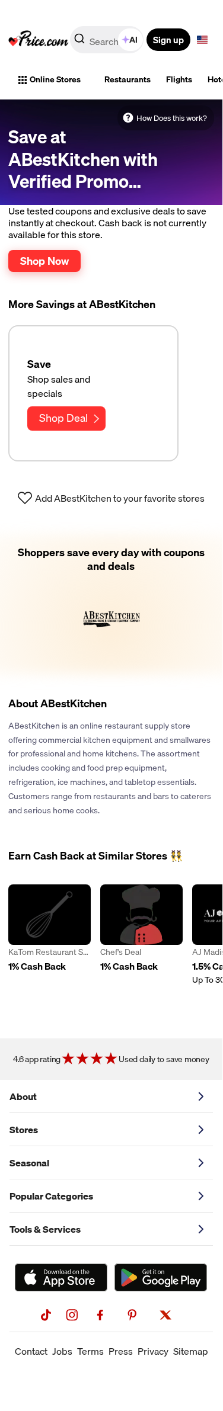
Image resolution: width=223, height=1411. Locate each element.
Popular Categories (51, 1196)
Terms (90, 1351)
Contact (31, 1351)
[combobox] (107, 39)
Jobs (62, 1351)
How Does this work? (171, 118)
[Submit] (79, 42)
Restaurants (127, 79)
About (23, 1096)
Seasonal (29, 1163)
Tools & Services (45, 1229)
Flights (179, 79)
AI (133, 39)
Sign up (168, 40)
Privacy (153, 1351)
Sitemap (190, 1351)
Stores (23, 1129)
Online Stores (55, 79)
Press (121, 1351)
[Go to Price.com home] (38, 39)
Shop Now (44, 261)
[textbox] (202, 39)
